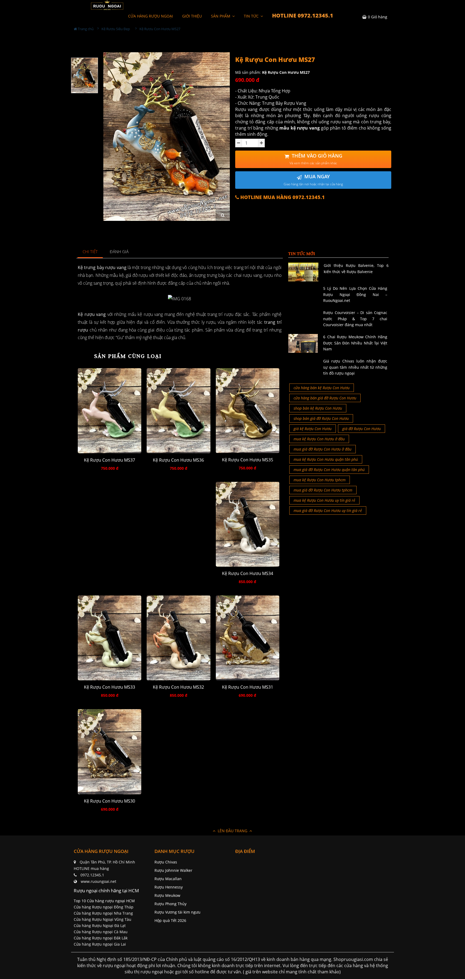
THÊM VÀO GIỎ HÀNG (316, 159)
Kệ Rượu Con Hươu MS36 (178, 460)
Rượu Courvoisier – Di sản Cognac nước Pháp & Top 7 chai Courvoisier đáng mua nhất (355, 318)
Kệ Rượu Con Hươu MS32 (178, 687)
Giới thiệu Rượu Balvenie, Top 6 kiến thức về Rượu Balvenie (356, 268)
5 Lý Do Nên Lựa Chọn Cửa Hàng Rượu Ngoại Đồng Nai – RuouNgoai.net (355, 294)
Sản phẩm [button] (221, 16)
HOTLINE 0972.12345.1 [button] (302, 15)
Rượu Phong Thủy (170, 903)
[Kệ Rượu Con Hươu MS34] (247, 524)
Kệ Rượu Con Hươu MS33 (109, 687)
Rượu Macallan (168, 878)
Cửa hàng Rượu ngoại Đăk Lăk (101, 937)
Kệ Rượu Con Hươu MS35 (247, 460)
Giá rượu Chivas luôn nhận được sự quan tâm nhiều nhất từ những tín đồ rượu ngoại (355, 367)
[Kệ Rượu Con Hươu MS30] (109, 751)
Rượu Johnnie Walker (173, 870)
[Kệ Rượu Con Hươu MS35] (247, 410)
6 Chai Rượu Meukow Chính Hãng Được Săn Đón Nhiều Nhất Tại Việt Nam (355, 342)
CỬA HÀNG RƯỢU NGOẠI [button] (150, 16)
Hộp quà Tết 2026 (170, 920)
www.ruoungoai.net (98, 881)
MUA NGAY (313, 179)
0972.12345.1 (92, 874)
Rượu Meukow (167, 895)
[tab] (90, 252)
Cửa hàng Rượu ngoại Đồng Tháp (103, 907)
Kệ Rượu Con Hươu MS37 (109, 460)
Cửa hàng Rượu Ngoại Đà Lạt (100, 925)
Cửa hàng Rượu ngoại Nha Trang (103, 913)
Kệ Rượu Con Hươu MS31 (247, 687)
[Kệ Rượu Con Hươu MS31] (247, 637)
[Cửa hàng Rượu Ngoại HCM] (107, 5)
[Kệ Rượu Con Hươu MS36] (178, 410)
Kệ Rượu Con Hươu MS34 (247, 573)
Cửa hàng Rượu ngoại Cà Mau (101, 931)
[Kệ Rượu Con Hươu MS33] (109, 637)
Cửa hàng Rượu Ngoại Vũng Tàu (102, 919)
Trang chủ (85, 28)
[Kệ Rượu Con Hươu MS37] (109, 410)
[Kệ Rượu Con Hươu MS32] (178, 637)
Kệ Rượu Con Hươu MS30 (109, 801)
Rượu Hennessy (168, 887)
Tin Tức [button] (252, 16)
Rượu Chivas (165, 862)
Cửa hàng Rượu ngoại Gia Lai (100, 944)
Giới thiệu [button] (192, 16)
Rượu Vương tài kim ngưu (177, 912)
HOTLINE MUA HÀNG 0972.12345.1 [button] (282, 197)
